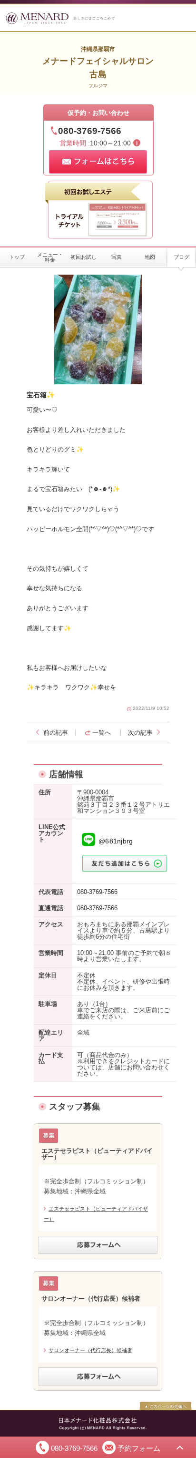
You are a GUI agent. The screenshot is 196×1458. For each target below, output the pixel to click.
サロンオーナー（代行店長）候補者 (90, 1350)
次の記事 (140, 732)
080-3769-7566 (89, 131)
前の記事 (55, 732)
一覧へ (101, 732)
